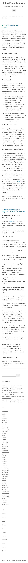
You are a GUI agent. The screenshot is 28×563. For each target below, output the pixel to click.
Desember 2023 (5, 469)
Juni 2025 (4, 435)
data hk (3, 521)
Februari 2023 (5, 487)
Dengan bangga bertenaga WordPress (17, 560)
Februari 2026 (5, 420)
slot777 (3, 547)
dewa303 (4, 532)
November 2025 (5, 426)
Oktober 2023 (5, 472)
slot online (4, 539)
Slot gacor (4, 551)
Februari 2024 (5, 465)
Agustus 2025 (5, 431)
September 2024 (5, 452)
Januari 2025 (4, 444)
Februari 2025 (5, 442)
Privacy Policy (5, 560)
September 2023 (5, 474)
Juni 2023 (4, 480)
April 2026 (4, 416)
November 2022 (5, 493)
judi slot (4, 513)
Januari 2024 (4, 467)
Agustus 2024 (5, 454)
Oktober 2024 (5, 450)
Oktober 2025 (5, 428)
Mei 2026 (4, 414)
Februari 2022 (5, 504)
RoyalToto (19, 181)
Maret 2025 (4, 441)
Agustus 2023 (5, 476)
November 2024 (5, 448)
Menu (14, 10)
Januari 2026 (4, 422)
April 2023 (4, 483)
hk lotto (4, 517)
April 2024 (4, 461)
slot (3, 528)
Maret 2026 (4, 418)
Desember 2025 (5, 424)
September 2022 (5, 496)
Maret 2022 (4, 502)
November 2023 (5, 470)
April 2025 (4, 439)
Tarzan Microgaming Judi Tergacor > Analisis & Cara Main (13, 211)
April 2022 (4, 500)
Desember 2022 (5, 491)
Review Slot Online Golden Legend (11, 26)
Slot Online (12, 196)
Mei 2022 (4, 498)
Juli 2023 (4, 478)
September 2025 (5, 429)
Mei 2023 (4, 482)
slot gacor (11, 221)
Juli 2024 (4, 455)
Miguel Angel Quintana (14, 3)
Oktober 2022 (5, 495)
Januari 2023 (4, 489)
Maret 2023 (4, 485)
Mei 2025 (4, 437)
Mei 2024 (4, 459)
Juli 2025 (4, 433)
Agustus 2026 (5, 411)
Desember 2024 (5, 446)
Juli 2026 (4, 413)
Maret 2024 (4, 463)
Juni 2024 (4, 457)
